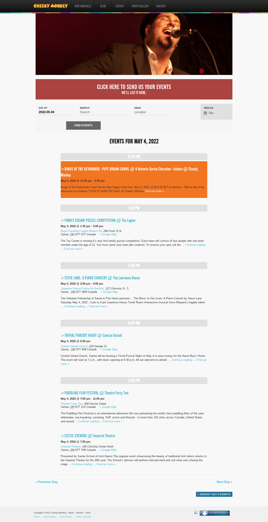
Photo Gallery (140, 6)
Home (37, 516)
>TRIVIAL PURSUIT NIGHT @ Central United (91, 335)
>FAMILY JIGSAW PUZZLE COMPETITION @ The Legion (98, 220)
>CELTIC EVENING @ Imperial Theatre (88, 435)
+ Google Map (107, 234)
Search (84, 108)
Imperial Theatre (70, 446)
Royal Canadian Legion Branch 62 (81, 231)
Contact (161, 6)
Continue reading (76, 306)
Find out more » (154, 191)
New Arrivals (83, 6)
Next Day (224, 482)
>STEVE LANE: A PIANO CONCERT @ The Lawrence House (100, 277)
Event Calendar (83, 516)
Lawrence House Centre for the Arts (82, 288)
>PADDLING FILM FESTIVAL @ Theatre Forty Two (94, 392)
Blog (103, 6)
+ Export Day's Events (214, 494)
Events (120, 6)
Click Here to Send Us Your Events (134, 89)
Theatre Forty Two (72, 403)
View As (208, 108)
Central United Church (74, 346)
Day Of (43, 108)
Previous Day (47, 482)
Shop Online (66, 516)
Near (137, 108)
